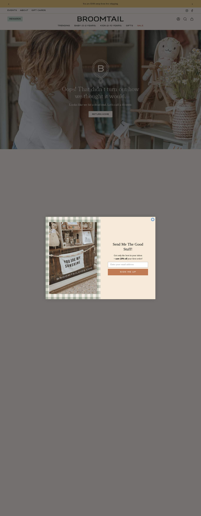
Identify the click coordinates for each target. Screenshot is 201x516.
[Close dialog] (152, 219)
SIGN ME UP (128, 272)
